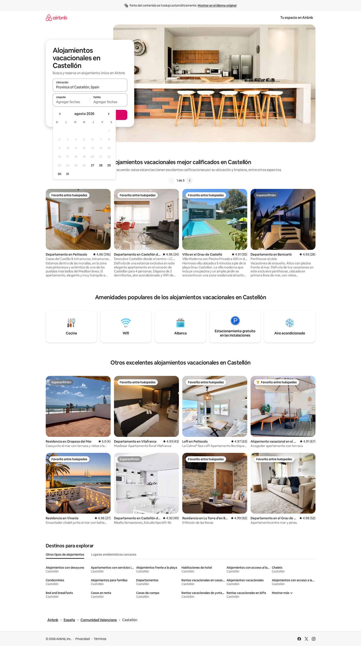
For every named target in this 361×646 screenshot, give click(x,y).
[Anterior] (171, 180)
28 (100, 165)
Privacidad (82, 639)
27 (92, 165)
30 (59, 174)
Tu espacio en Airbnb (296, 17)
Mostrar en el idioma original (217, 5)
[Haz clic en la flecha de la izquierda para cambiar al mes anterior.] (60, 114)
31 (67, 174)
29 (109, 165)
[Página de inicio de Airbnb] (56, 17)
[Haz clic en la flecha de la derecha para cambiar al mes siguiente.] (108, 114)
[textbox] (71, 101)
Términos (100, 639)
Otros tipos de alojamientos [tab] (65, 554)
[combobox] (90, 87)
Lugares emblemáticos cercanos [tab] (113, 554)
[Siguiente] (189, 180)
